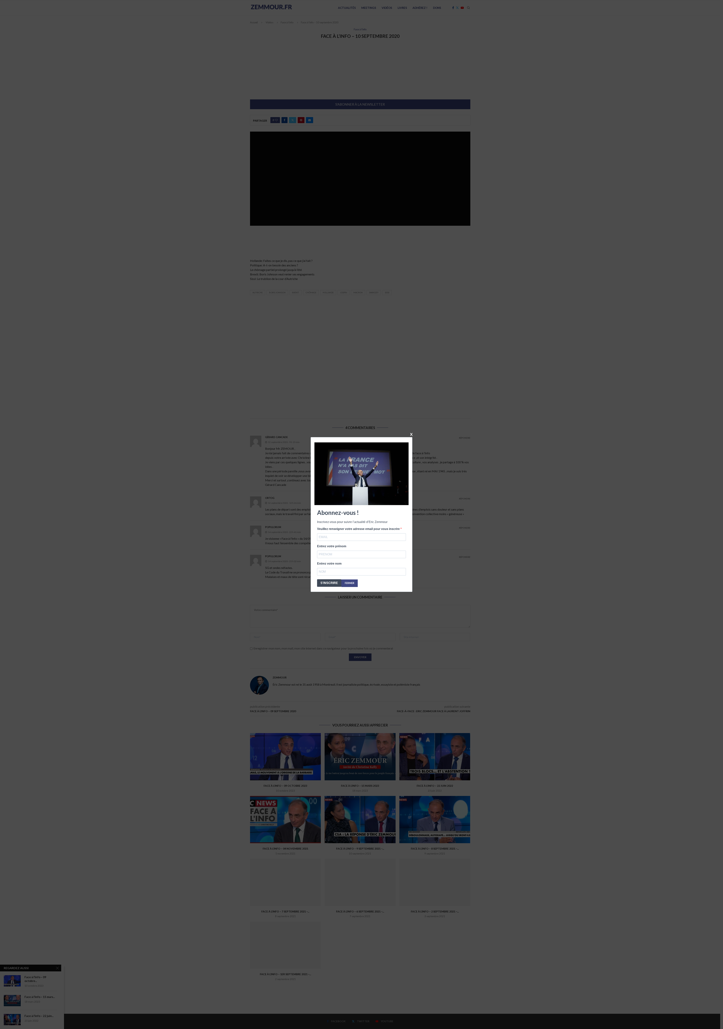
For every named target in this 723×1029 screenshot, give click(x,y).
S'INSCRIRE (329, 583)
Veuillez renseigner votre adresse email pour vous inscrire (358, 529)
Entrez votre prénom (331, 546)
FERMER (349, 583)
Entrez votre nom (329, 563)
